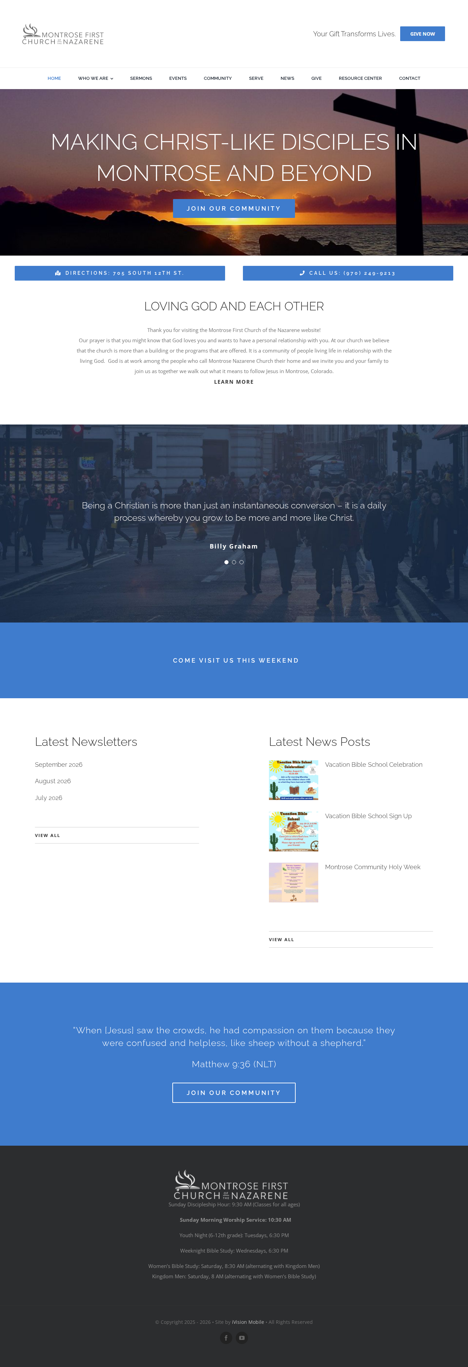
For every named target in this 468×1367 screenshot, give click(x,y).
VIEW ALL (47, 835)
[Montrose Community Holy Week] (293, 882)
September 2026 (59, 764)
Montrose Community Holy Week (372, 867)
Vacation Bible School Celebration (373, 764)
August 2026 (53, 781)
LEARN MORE (234, 381)
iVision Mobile (248, 1322)
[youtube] (242, 1338)
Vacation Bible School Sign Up (368, 816)
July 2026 (48, 797)
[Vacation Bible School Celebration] (293, 780)
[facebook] (226, 1338)
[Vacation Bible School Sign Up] (293, 831)
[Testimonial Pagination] (226, 562)
